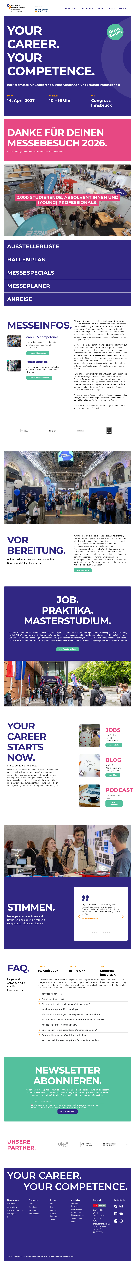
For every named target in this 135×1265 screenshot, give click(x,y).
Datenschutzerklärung (55, 1256)
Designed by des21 (68, 1256)
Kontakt (52, 1219)
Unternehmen (76, 1209)
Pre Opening (33, 1210)
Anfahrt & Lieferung (74, 1205)
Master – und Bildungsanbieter (77, 1214)
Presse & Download (53, 1215)
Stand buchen (76, 1218)
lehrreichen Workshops (89, 397)
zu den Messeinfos (38, 353)
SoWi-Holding (36, 1256)
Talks (30, 1204)
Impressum (44, 1256)
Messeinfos (11, 1204)
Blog (113, 760)
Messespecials (34, 1214)
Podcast (119, 790)
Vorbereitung (83, 570)
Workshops (33, 1207)
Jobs (113, 730)
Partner (10, 1217)
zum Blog (113, 775)
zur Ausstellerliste (67, 649)
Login (73, 1222)
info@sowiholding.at (101, 1224)
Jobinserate (98, 355)
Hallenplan (11, 1214)
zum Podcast (114, 803)
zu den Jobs (114, 745)
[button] (79, 916)
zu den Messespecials (39, 378)
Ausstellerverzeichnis (14, 1210)
